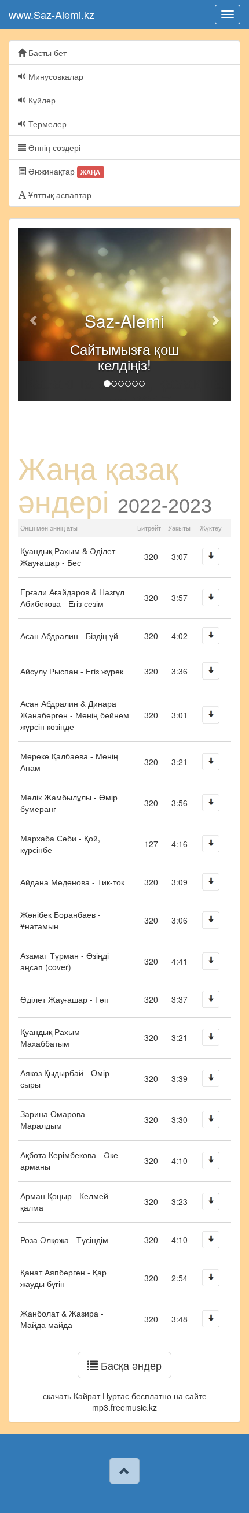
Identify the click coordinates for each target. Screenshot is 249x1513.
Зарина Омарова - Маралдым (55, 1119)
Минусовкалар (54, 76)
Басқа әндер (130, 1365)
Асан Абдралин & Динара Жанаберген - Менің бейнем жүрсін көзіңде (74, 715)
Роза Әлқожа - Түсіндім (64, 1239)
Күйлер (41, 100)
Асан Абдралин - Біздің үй (69, 635)
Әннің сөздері (53, 147)
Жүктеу (210, 556)
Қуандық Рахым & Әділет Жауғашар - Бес (67, 556)
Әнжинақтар (63, 171)
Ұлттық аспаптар (58, 195)
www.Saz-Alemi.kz (51, 14)
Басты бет (46, 52)
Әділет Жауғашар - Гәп (64, 999)
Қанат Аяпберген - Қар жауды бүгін (63, 1277)
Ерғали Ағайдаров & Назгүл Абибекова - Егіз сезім (72, 597)
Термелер (46, 123)
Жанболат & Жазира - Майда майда (62, 1318)
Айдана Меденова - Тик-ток (72, 882)
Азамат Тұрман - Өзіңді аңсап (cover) (64, 961)
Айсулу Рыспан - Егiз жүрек (71, 671)
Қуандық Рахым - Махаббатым (52, 1037)
